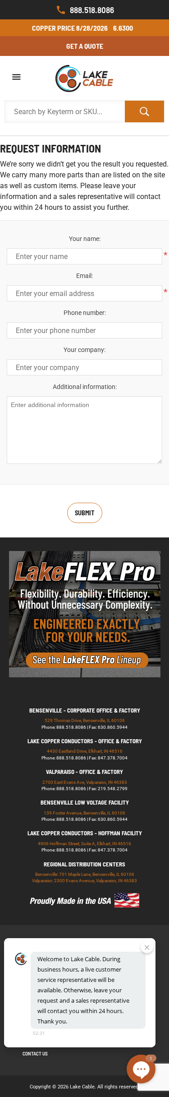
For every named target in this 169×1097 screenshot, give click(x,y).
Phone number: (85, 312)
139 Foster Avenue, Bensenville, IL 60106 (84, 812)
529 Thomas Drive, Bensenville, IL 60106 (85, 720)
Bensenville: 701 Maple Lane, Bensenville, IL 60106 (84, 874)
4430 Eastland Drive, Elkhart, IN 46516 (85, 751)
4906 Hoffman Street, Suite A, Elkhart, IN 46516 (84, 843)
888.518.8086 (92, 10)
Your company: (84, 349)
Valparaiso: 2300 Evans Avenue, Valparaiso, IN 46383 (84, 880)
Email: (84, 275)
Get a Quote (84, 46)
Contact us (35, 1053)
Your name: (84, 238)
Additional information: (85, 386)
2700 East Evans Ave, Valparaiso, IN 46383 (84, 782)
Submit (85, 513)
